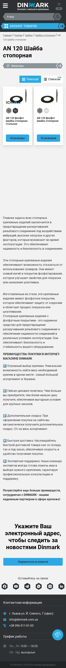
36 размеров (48, 138)
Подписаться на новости (33, 561)
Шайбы (29, 35)
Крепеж (18, 35)
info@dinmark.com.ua (23, 619)
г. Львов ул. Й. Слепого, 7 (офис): (31, 613)
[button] (57, 634)
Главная (7, 35)
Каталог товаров (23, 26)
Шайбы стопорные (45, 35)
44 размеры (17, 138)
